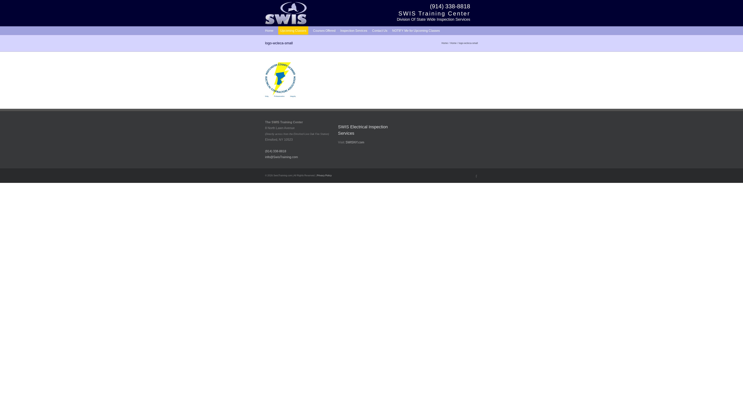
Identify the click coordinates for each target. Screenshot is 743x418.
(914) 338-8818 (450, 6)
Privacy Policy (324, 175)
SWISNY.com (355, 142)
